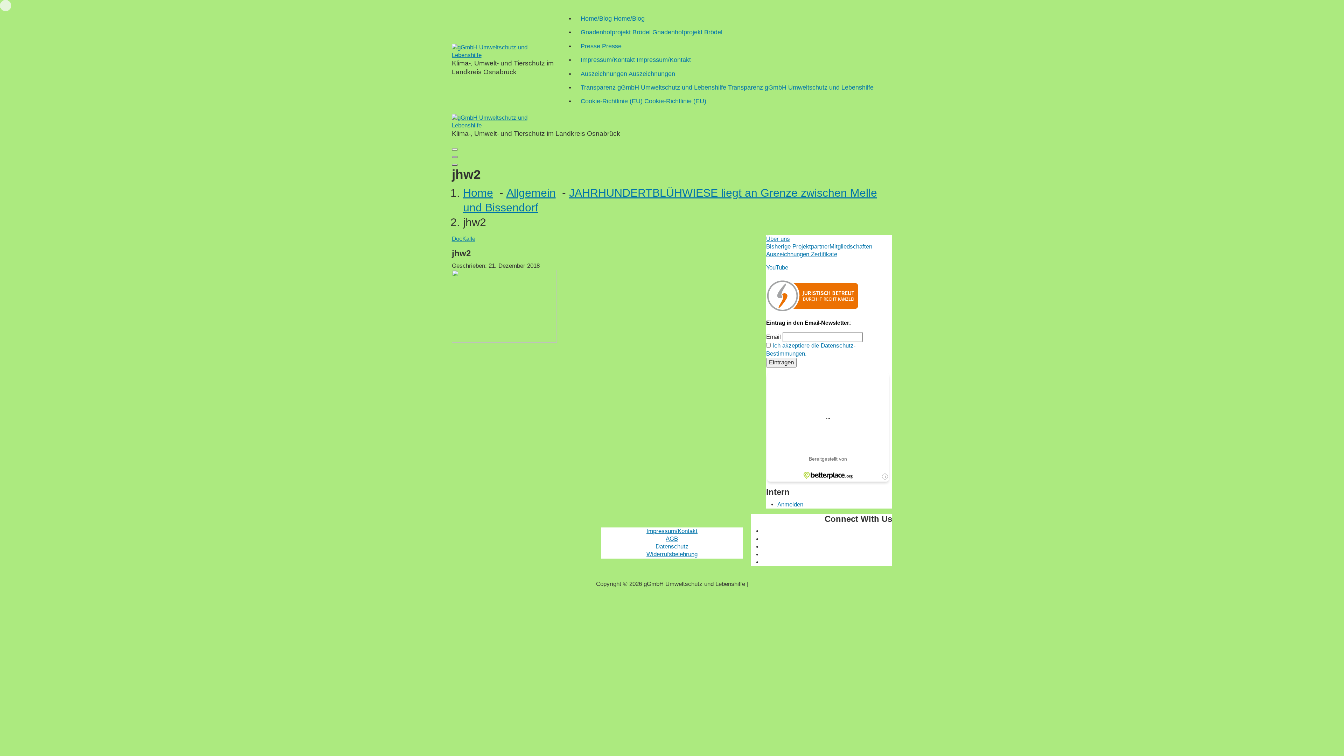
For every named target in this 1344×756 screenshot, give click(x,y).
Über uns (778, 239)
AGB (672, 539)
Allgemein (531, 193)
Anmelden (790, 504)
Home (478, 193)
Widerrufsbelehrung (672, 554)
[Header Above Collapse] (454, 165)
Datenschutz (672, 546)
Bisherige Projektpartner (798, 246)
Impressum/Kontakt (672, 531)
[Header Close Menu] (454, 157)
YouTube (777, 267)
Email (773, 337)
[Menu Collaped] (454, 149)
